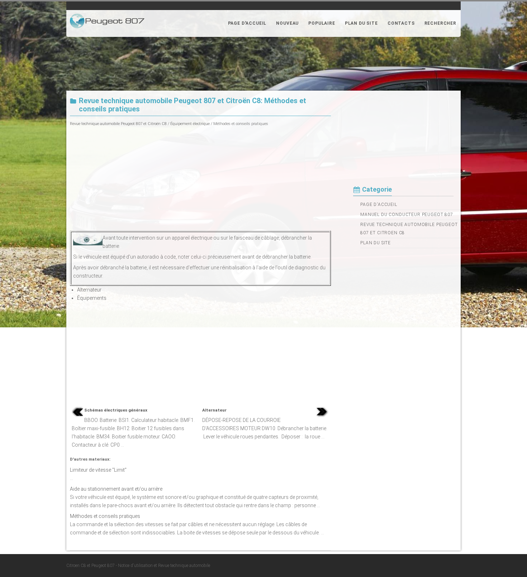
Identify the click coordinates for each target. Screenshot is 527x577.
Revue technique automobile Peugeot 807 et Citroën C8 (118, 123)
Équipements (91, 298)
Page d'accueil (247, 23)
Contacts (401, 23)
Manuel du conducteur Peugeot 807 (406, 214)
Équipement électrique (190, 123)
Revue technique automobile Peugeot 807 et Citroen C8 (409, 228)
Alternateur (89, 290)
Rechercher (440, 23)
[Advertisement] (200, 178)
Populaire (321, 23)
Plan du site (361, 23)
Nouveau (287, 23)
